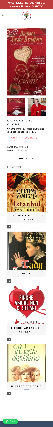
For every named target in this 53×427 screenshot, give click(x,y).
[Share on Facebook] (18, 150)
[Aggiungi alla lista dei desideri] (9, 226)
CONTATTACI (37, 6)
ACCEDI (11, 3)
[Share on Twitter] (22, 150)
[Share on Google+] (25, 150)
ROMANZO (23, 147)
